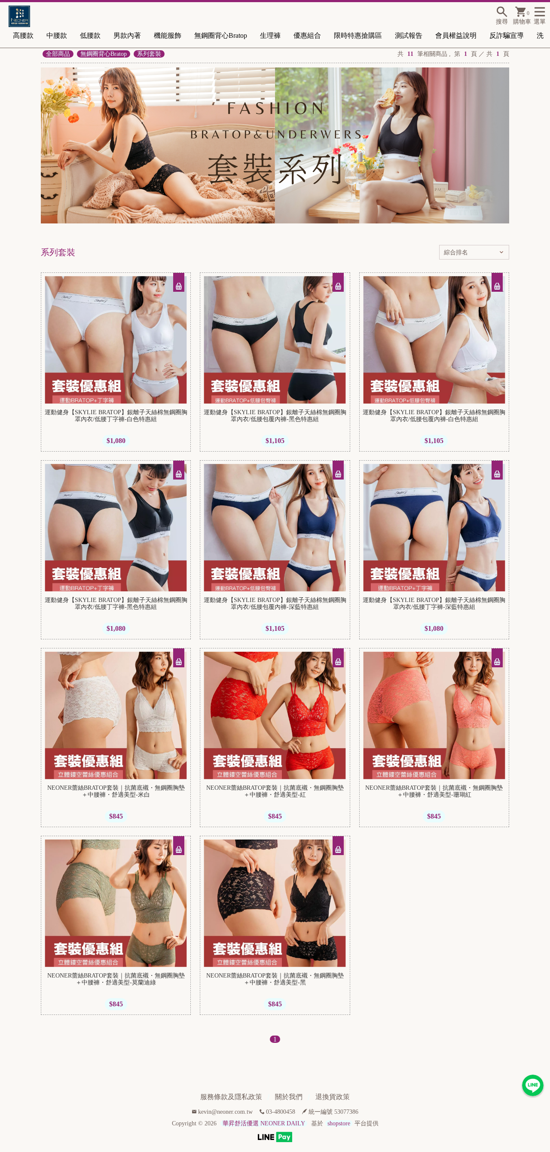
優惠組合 (307, 35)
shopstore (338, 1123)
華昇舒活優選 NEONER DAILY (264, 1123)
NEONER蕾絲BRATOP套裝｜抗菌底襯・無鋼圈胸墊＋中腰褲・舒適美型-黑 (275, 979)
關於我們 (288, 1096)
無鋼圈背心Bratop (220, 35)
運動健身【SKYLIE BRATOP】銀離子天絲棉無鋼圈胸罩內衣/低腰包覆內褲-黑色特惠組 (275, 415)
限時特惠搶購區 (358, 35)
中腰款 (56, 35)
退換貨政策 (332, 1096)
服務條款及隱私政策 (231, 1096)
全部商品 (58, 54)
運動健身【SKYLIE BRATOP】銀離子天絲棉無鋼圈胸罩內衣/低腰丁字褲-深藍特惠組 (434, 603)
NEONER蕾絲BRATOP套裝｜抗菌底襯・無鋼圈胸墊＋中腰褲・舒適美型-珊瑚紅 (434, 791)
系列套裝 (149, 54)
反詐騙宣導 (506, 35)
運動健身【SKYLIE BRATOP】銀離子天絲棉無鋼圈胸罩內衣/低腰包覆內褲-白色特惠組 (434, 415)
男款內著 (127, 35)
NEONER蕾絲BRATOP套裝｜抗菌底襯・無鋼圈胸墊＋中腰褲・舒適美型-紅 (275, 791)
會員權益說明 (456, 35)
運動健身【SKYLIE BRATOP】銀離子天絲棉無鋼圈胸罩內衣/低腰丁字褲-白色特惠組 (116, 415)
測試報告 (408, 35)
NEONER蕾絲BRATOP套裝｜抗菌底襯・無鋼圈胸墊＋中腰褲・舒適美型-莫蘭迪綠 (116, 979)
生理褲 (270, 35)
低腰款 (90, 35)
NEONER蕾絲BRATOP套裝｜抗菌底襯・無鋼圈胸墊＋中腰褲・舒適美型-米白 (116, 791)
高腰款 (23, 35)
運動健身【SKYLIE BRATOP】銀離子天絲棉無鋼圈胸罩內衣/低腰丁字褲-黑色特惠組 (116, 603)
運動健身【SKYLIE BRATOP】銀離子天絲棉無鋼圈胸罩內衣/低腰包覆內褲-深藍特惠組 (275, 603)
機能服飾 (167, 35)
